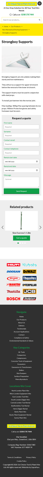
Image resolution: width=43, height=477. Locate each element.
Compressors (21, 358)
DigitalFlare (35, 467)
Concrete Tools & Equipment (21, 361)
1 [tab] (18, 243)
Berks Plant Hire (20, 412)
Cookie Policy (21, 461)
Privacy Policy (31, 457)
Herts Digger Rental (20, 409)
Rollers (21, 370)
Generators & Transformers (22, 367)
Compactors (21, 355)
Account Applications (21, 332)
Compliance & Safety (21, 338)
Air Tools (21, 352)
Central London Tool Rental (20, 403)
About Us (21, 323)
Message (7, 175)
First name (8, 123)
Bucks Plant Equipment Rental (20, 415)
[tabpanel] (21, 225)
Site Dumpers (21, 373)
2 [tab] (20, 243)
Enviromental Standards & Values (21, 341)
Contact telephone (11, 149)
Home (21, 317)
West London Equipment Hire (20, 394)
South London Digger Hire (20, 400)
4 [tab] (25, 243)
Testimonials (21, 329)
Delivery (21, 326)
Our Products (21, 320)
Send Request (21, 191)
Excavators (21, 364)
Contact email (9, 140)
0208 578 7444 (27, 14)
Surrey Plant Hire (20, 418)
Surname (7, 131)
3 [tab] (22, 243)
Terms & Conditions (14, 457)
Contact (22, 335)
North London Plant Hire (20, 391)
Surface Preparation (21, 376)
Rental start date (10, 157)
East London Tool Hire (20, 397)
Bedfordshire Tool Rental (20, 406)
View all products (21, 379)
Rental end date (10, 166)
